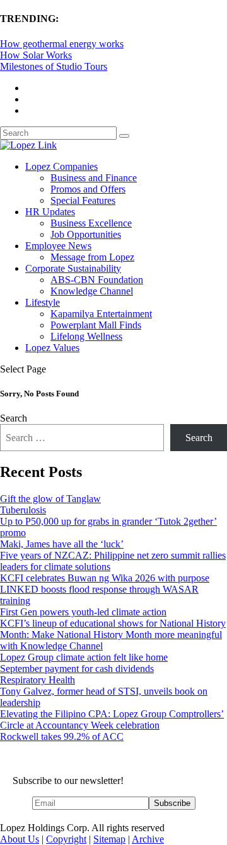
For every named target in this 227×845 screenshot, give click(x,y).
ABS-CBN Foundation (96, 279)
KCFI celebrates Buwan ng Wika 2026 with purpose (104, 578)
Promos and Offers (87, 189)
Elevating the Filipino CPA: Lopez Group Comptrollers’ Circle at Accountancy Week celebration (112, 719)
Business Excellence (91, 223)
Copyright (66, 839)
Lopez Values (52, 347)
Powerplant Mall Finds (95, 325)
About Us (19, 839)
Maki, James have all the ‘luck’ (62, 544)
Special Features (82, 200)
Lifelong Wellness (86, 336)
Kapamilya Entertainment (101, 313)
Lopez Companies (61, 166)
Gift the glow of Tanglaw (50, 498)
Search (13, 418)
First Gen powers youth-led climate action (83, 612)
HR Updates (50, 211)
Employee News (58, 245)
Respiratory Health (37, 679)
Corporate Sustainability (73, 268)
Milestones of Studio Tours (53, 66)
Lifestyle (42, 302)
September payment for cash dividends (77, 668)
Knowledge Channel (91, 291)
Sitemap (109, 839)
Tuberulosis (23, 510)
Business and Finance (93, 177)
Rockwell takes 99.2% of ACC (62, 736)
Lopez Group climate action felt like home (84, 657)
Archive (148, 839)
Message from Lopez (92, 257)
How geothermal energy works (62, 43)
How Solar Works (36, 55)
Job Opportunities (85, 234)
